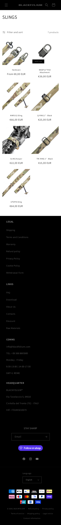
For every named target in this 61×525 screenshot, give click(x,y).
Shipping (10, 230)
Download (11, 299)
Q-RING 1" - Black (44, 115)
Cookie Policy (13, 265)
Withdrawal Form (15, 272)
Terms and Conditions (17, 237)
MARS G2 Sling (16, 115)
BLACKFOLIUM (19, 509)
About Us (11, 306)
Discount (10, 321)
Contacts (10, 313)
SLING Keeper (16, 159)
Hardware (16, 70)
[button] (6, 5)
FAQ (8, 292)
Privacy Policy (13, 258)
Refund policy (13, 251)
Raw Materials (13, 328)
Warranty (10, 244)
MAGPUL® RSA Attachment (45, 71)
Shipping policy (33, 513)
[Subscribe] (46, 436)
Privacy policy (48, 509)
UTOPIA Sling (16, 202)
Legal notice (48, 513)
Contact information (31, 518)
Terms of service (17, 513)
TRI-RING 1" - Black (45, 159)
